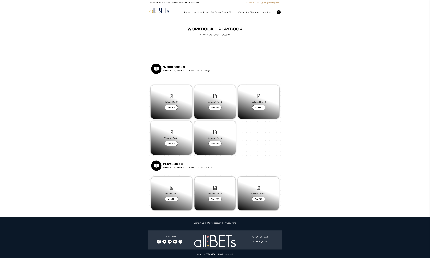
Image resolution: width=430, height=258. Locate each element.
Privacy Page (230, 223)
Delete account (214, 223)
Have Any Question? (192, 2)
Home (187, 12)
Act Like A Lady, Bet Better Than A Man (213, 12)
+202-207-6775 (261, 237)
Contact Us (268, 12)
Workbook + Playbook (248, 12)
